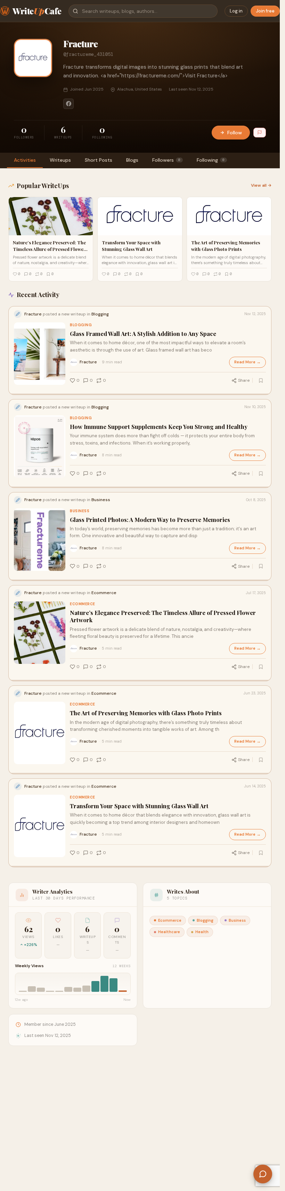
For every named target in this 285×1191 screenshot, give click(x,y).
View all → (261, 185)
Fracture (88, 362)
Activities (25, 160)
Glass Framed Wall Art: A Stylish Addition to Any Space (143, 333)
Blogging (81, 325)
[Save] (260, 380)
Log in (236, 11)
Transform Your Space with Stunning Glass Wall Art (139, 806)
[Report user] (259, 132)
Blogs (132, 160)
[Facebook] (68, 104)
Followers (166, 160)
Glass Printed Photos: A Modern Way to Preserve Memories (150, 519)
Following (211, 160)
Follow (234, 132)
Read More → (247, 362)
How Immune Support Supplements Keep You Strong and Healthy (158, 426)
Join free (265, 11)
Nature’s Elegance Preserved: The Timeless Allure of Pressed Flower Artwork (163, 616)
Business (79, 511)
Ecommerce (82, 604)
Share (244, 380)
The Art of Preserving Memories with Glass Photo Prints (146, 713)
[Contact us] (262, 1174)
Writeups (60, 160)
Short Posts (98, 160)
